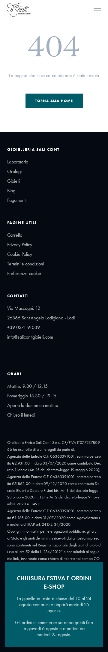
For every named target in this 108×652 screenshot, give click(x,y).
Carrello (14, 235)
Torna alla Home (54, 100)
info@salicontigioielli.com (30, 337)
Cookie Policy (19, 254)
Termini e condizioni (25, 264)
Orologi (14, 171)
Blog (11, 190)
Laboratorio (17, 162)
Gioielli (13, 181)
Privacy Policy (19, 244)
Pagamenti (16, 200)
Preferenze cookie (24, 273)
